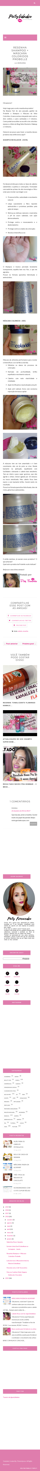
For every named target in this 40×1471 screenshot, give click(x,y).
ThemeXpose (21, 1461)
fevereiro (10, 1236)
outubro (9, 1220)
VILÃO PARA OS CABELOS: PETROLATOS (19, 1144)
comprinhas (7, 1083)
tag (5, 1123)
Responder (33, 823)
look (14, 1098)
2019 (7, 1207)
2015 (7, 1278)
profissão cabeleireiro (10, 1108)
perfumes (7, 1105)
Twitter (7, 994)
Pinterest (7, 985)
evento (6, 1098)
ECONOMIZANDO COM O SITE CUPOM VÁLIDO (22, 1189)
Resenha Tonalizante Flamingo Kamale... (19, 704)
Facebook (7, 976)
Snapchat (17, 985)
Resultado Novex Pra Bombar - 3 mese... (20, 785)
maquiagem (23, 1098)
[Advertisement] (20, 1429)
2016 (7, 1216)
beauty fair (7, 1080)
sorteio (19, 1119)
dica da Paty (7, 1094)
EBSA (23, 1094)
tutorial (12, 1123)
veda (5, 1126)
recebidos (22, 1112)
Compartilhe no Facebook (20, 616)
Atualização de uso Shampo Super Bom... (17, 740)
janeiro (9, 1239)
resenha (25, 631)
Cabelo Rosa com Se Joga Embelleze (24, 1314)
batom (16, 1076)
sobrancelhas (8, 1119)
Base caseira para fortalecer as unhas (24, 1329)
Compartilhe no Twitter (21, 620)
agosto (9, 1223)
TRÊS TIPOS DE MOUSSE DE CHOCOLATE (19, 1177)
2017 (7, 1213)
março (9, 1232)
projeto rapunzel (9, 1112)
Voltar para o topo (28, 1468)
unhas (22, 1123)
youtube (14, 1126)
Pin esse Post (21, 625)
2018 (7, 1210)
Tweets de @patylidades (11, 1397)
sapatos (16, 1116)
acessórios (7, 1076)
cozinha (18, 1083)
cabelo (20, 631)
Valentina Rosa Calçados (15, 1242)
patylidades (17, 1101)
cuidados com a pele (10, 1091)
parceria (6, 1101)
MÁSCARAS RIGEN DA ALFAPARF (21, 1166)
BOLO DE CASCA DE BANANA (21, 1155)
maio (8, 1226)
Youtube (16, 994)
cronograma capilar (10, 1087)
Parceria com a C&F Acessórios (17, 1268)
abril (8, 1229)
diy (17, 1094)
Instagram (17, 976)
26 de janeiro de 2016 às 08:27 (21, 811)
